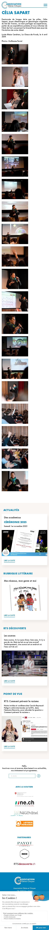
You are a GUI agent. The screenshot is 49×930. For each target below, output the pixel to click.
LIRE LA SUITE (9, 560)
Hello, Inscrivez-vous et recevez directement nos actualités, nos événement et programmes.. (24, 768)
